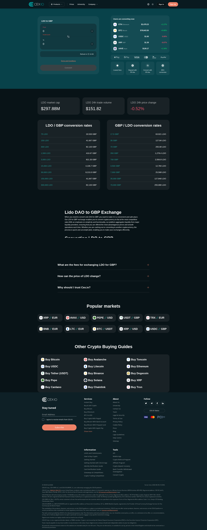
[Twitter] (146, 403)
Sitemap (116, 441)
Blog (114, 431)
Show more (88, 431)
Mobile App (117, 456)
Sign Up (173, 4)
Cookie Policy (117, 425)
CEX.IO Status (154, 411)
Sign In (161, 4)
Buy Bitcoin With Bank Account (95, 422)
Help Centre (117, 438)
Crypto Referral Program (121, 460)
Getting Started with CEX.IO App (95, 463)
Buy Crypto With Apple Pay (93, 428)
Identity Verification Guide (93, 466)
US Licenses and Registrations (108, 492)
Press (115, 428)
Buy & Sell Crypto (90, 405)
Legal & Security (118, 415)
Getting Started (89, 460)
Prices (72, 4)
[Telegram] (151, 403)
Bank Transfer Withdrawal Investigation (122, 470)
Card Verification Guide (92, 469)
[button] (103, 265)
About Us (116, 402)
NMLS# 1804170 (55, 490)
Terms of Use (117, 418)
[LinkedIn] (163, 403)
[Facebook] (157, 403)
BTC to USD (88, 415)
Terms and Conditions (68, 61)
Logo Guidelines (118, 435)
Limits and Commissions (93, 453)
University (81, 4)
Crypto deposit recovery (121, 466)
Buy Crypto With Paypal (92, 418)
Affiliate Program (119, 463)
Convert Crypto (118, 475)
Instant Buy (88, 402)
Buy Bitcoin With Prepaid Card (95, 425)
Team (115, 412)
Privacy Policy (117, 422)
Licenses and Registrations (110, 510)
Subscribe (59, 427)
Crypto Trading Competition (94, 476)
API (114, 453)
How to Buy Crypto (90, 456)
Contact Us (117, 409)
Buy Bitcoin (88, 409)
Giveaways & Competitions (93, 472)
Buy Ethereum (89, 412)
